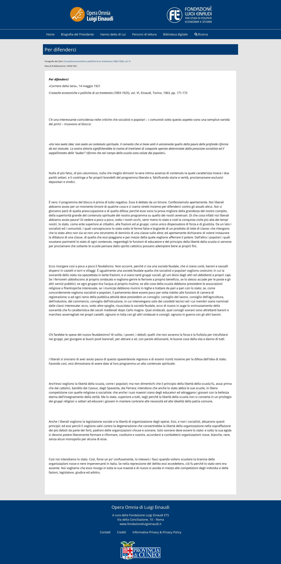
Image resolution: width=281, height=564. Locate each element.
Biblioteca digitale (175, 34)
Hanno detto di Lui (113, 34)
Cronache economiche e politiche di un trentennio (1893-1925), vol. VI (97, 61)
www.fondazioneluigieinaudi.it (140, 524)
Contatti (105, 532)
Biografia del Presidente (77, 34)
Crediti (121, 532)
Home (50, 34)
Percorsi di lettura (144, 34)
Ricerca (203, 34)
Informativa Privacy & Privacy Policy (157, 532)
